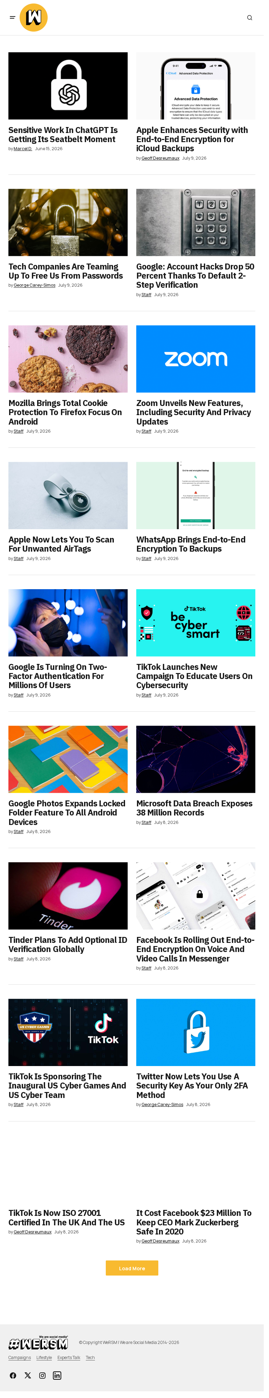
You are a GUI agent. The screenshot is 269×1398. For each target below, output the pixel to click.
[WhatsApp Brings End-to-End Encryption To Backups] (196, 495)
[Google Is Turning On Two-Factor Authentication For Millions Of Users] (68, 623)
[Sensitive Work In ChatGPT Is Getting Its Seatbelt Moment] (68, 86)
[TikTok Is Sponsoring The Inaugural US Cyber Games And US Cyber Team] (68, 1032)
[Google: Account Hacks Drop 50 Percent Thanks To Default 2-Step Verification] (196, 222)
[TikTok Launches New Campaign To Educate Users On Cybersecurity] (196, 623)
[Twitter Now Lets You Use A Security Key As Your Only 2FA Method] (196, 1032)
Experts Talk (68, 1357)
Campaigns (19, 1357)
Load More (132, 1268)
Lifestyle (44, 1357)
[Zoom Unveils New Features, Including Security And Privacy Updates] (196, 359)
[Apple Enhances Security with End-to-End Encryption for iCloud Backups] (196, 86)
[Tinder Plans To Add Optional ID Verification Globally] (68, 896)
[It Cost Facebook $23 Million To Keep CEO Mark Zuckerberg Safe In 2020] (196, 1169)
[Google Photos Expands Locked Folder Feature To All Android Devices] (68, 759)
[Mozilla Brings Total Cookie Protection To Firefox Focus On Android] (68, 359)
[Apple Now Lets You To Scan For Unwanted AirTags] (68, 495)
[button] (12, 17)
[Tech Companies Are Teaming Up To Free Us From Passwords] (68, 222)
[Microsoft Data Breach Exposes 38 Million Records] (196, 759)
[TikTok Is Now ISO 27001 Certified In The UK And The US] (68, 1169)
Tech (90, 1357)
